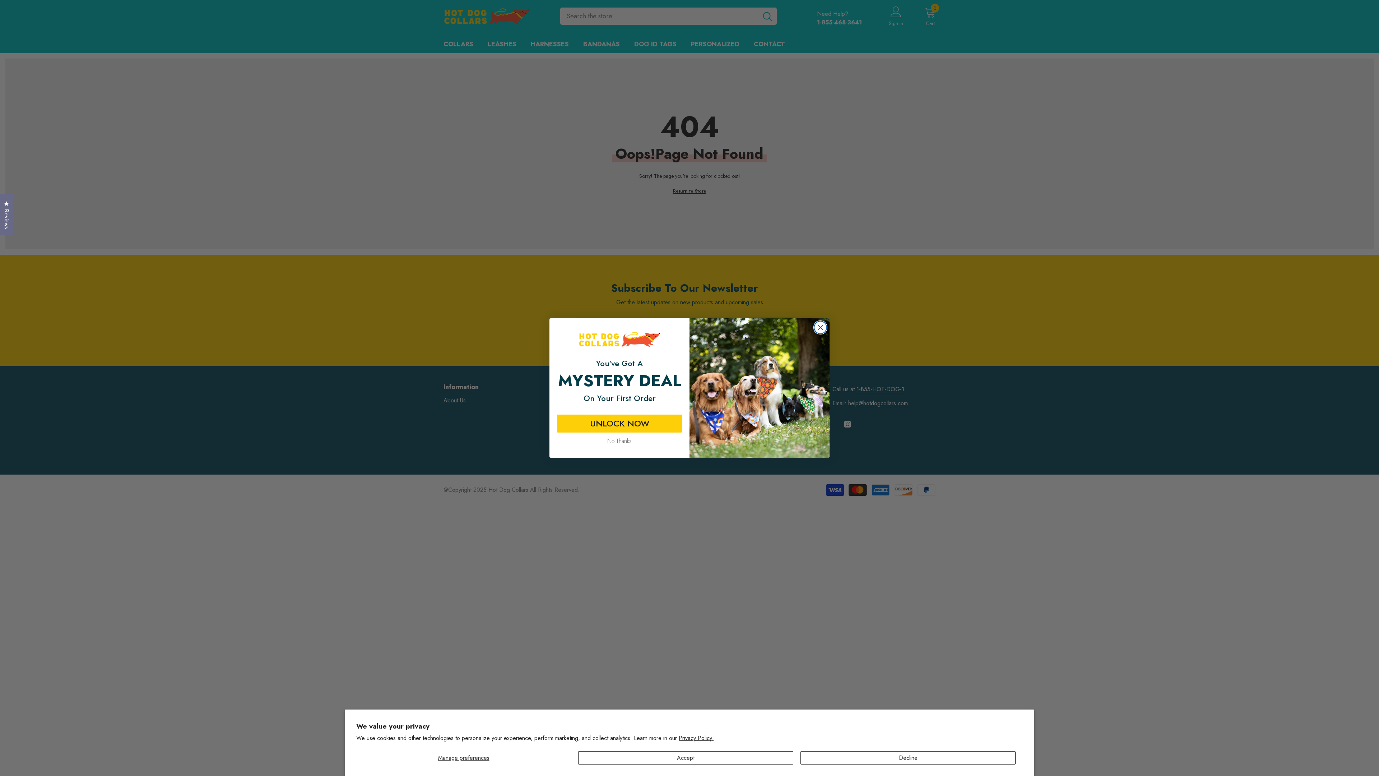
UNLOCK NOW (619, 423)
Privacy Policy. (696, 738)
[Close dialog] (820, 327)
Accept (686, 758)
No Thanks (619, 441)
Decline (908, 758)
